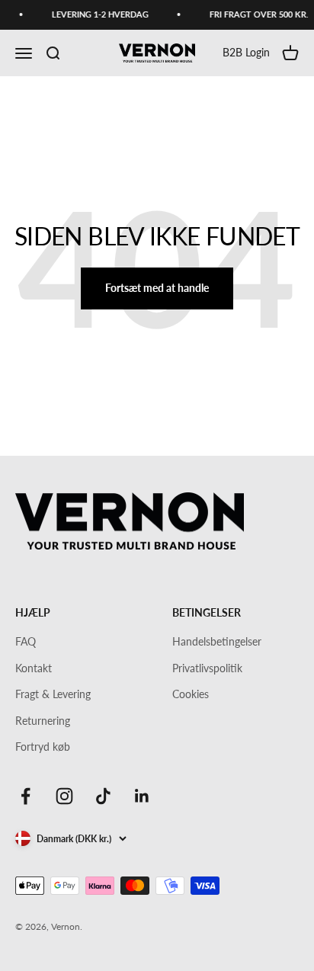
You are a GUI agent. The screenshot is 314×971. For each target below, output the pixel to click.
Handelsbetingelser (216, 641)
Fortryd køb (42, 746)
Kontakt (33, 668)
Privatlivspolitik (207, 668)
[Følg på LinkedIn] (142, 796)
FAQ (25, 641)
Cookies (190, 693)
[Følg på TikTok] (103, 796)
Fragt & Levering (53, 693)
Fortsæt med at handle (157, 287)
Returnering (42, 720)
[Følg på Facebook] (25, 796)
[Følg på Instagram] (64, 796)
